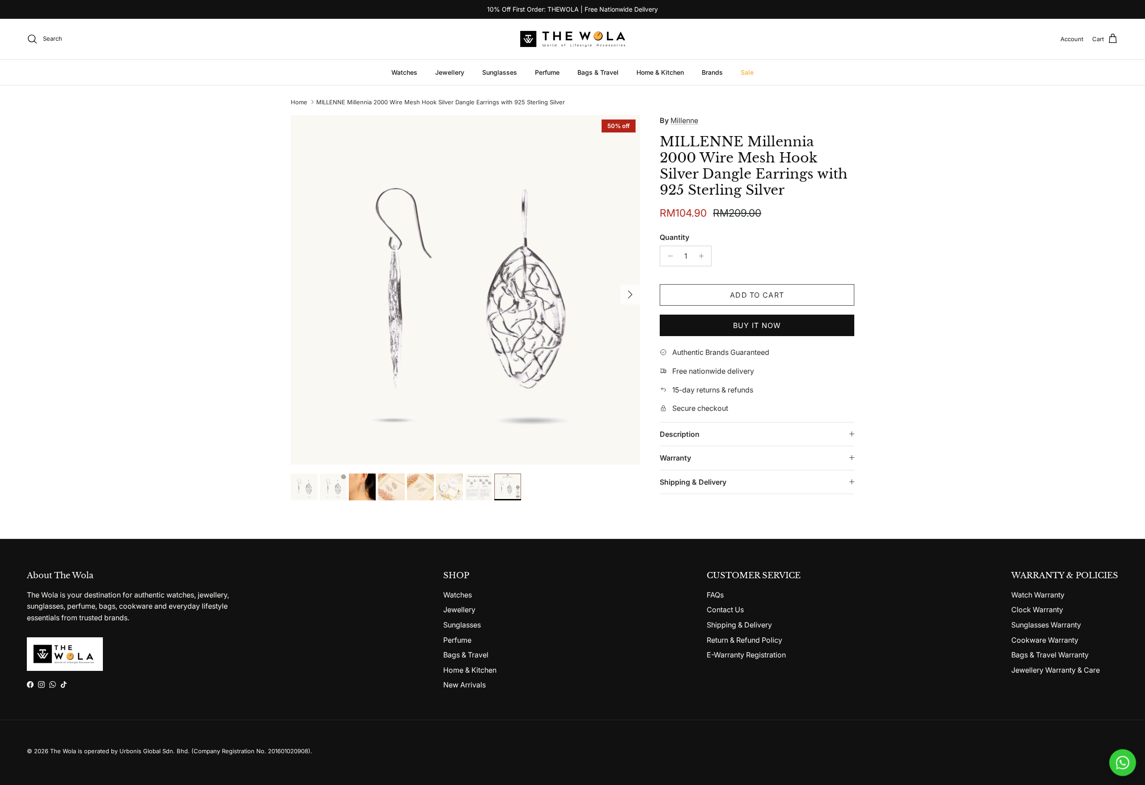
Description (680, 434)
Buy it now (757, 325)
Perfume (547, 72)
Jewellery (449, 72)
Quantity (674, 237)
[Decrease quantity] (668, 256)
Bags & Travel (598, 72)
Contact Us (725, 609)
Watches (404, 72)
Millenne (684, 120)
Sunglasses (499, 72)
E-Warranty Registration (746, 654)
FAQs (715, 594)
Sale (747, 72)
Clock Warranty (1037, 609)
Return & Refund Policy (744, 640)
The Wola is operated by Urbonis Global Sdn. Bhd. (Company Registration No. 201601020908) (180, 751)
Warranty (675, 457)
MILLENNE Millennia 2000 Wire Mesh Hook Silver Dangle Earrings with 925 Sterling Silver (440, 102)
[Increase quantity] (703, 256)
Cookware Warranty (1044, 640)
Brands (712, 72)
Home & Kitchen (660, 72)
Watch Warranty (1037, 594)
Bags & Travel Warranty (1050, 654)
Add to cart (757, 294)
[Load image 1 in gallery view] (465, 290)
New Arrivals (464, 684)
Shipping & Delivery (693, 482)
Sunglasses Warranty (1046, 624)
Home (299, 102)
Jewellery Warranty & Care (1055, 670)
